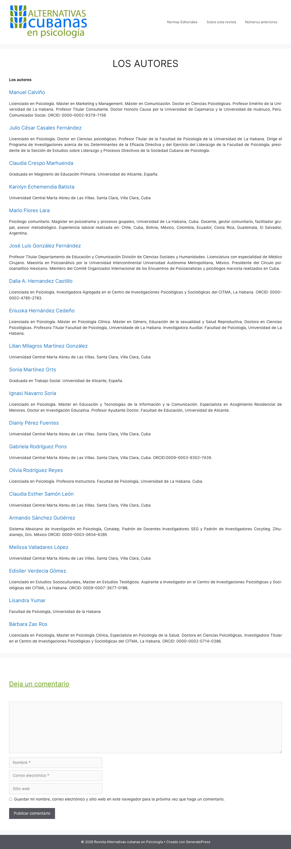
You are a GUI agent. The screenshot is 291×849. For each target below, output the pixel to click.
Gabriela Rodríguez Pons (38, 446)
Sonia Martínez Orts (32, 369)
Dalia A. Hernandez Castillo (41, 281)
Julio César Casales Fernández (45, 128)
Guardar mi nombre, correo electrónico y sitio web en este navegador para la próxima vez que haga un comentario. (119, 799)
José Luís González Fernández (45, 246)
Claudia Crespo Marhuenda (41, 163)
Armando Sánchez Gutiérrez (42, 518)
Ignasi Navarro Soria (32, 393)
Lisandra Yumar (27, 600)
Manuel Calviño (27, 92)
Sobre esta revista (221, 22)
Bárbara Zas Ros (28, 624)
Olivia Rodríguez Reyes (36, 470)
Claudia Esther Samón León (41, 494)
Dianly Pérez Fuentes (34, 423)
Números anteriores (261, 22)
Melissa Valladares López (38, 547)
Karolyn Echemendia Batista (41, 187)
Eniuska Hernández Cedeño (42, 311)
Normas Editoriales (182, 22)
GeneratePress (198, 842)
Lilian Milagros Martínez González (48, 346)
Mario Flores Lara (29, 210)
